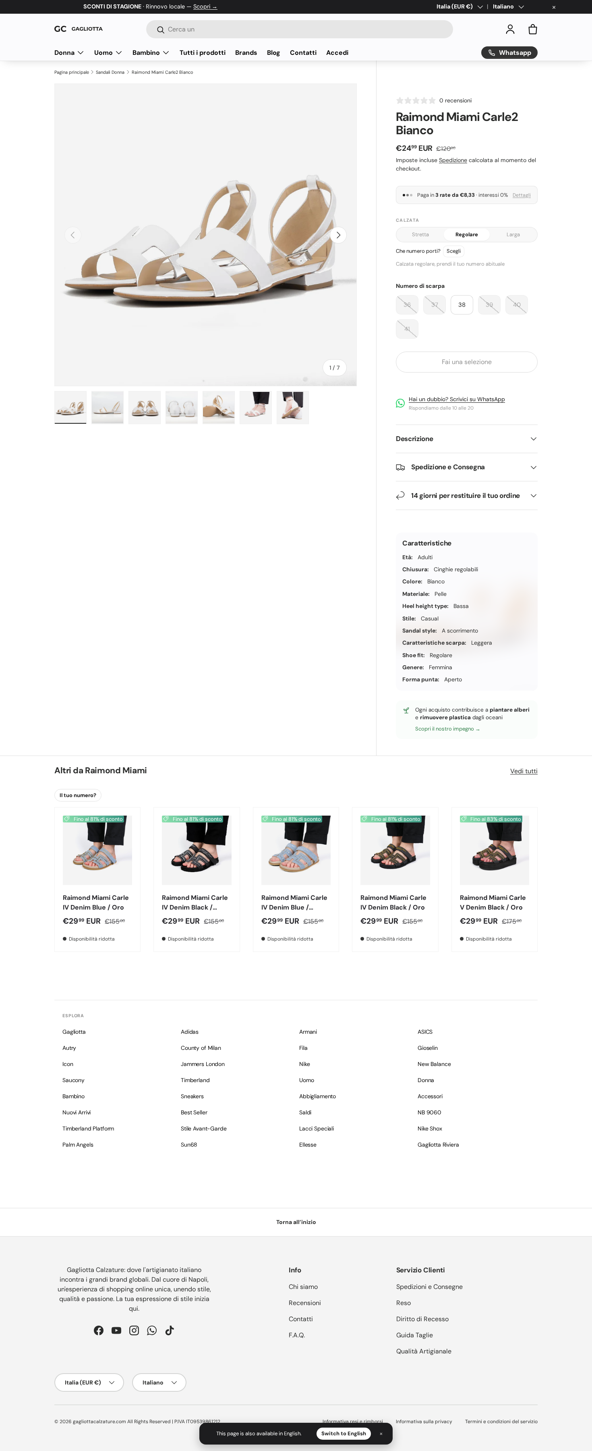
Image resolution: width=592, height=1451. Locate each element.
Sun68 (189, 1144)
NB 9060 (429, 1112)
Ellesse (308, 1144)
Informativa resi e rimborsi (353, 1421)
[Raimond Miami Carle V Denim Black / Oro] (494, 850)
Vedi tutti (524, 771)
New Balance (434, 1064)
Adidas (190, 1031)
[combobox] (299, 29)
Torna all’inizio (296, 1222)
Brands (246, 52)
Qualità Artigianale (423, 1351)
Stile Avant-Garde (204, 1128)
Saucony (73, 1080)
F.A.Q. (297, 1335)
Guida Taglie (414, 1335)
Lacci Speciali (316, 1128)
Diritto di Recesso (422, 1319)
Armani (308, 1031)
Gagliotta (74, 1031)
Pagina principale (71, 72)
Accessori (430, 1096)
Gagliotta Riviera (438, 1144)
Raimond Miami (116, 770)
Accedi (337, 52)
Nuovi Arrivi (76, 1112)
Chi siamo (303, 1286)
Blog (273, 52)
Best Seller (194, 1112)
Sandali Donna (110, 72)
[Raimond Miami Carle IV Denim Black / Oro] (395, 850)
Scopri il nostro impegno (445, 728)
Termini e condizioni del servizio (501, 1421)
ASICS (425, 1031)
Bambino (146, 52)
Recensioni (305, 1303)
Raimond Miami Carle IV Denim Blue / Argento (294, 907)
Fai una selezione (467, 362)
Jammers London (203, 1064)
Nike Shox (430, 1128)
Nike (304, 1064)
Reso (403, 1303)
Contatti (303, 52)
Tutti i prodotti (203, 52)
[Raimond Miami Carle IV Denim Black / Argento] (196, 850)
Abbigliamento (317, 1096)
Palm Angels (77, 1144)
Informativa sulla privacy (424, 1421)
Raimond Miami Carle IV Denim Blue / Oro (96, 902)
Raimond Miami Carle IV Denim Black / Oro (393, 902)
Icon (67, 1064)
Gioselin (428, 1047)
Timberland (195, 1080)
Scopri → (205, 6)
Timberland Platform (88, 1128)
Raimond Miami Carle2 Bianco (162, 72)
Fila (303, 1047)
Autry (69, 1047)
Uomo (103, 52)
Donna (64, 52)
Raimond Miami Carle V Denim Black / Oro (493, 902)
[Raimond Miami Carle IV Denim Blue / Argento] (296, 850)
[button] (533, 29)
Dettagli (522, 195)
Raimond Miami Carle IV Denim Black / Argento (195, 907)
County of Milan (201, 1047)
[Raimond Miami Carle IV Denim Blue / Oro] (97, 850)
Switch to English (343, 1433)
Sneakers (192, 1096)
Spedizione (453, 160)
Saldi (305, 1112)
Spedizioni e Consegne (429, 1286)
